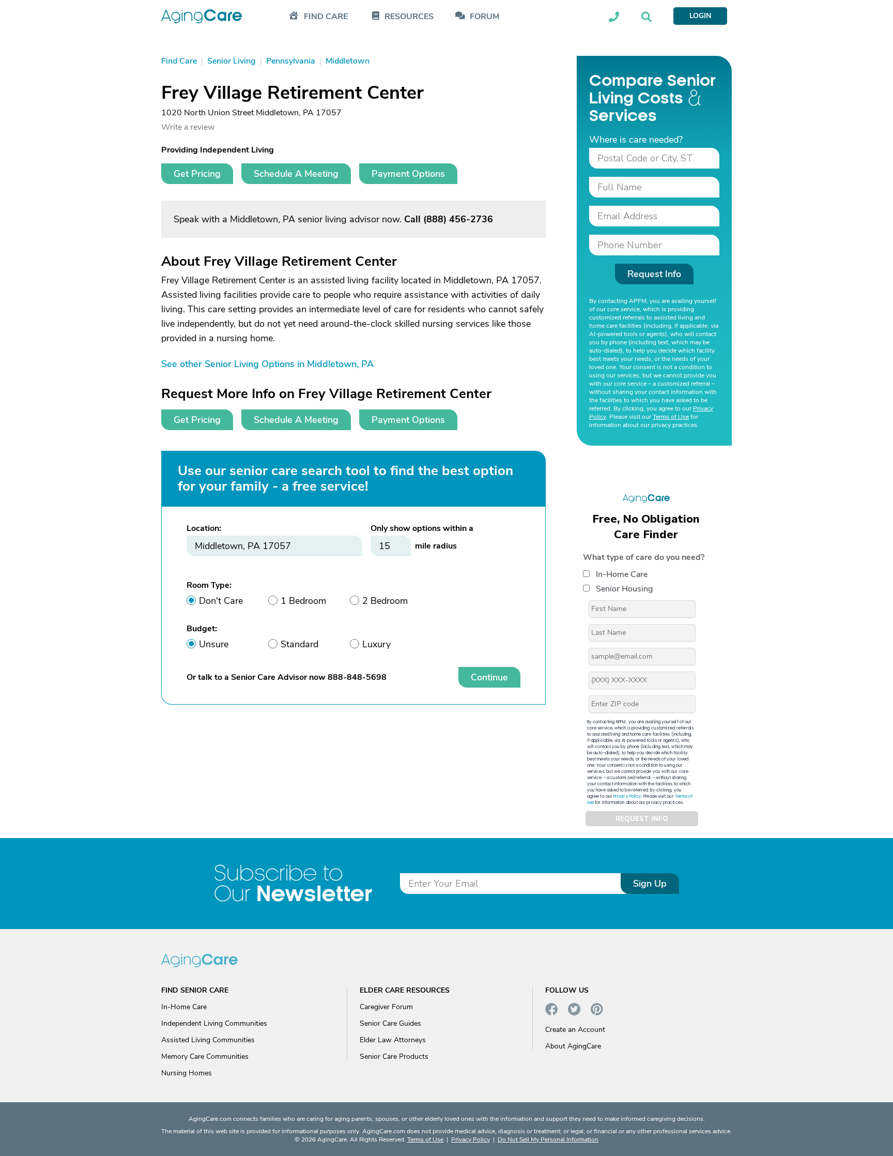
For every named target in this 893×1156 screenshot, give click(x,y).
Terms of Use (671, 417)
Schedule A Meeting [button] (296, 174)
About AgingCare (573, 1046)
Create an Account (575, 1030)
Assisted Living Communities (208, 1040)
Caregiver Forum (386, 1007)
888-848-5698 (357, 677)
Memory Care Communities (205, 1056)
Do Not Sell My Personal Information (548, 1139)
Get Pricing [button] (197, 174)
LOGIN (700, 16)
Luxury (376, 644)
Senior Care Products (394, 1056)
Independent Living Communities (214, 1023)
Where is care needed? (636, 139)
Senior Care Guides (390, 1023)
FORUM (484, 16)
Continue (489, 677)
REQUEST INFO (641, 819)
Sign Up (650, 883)
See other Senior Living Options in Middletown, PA (267, 364)
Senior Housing (624, 589)
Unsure (213, 644)
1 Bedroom (303, 601)
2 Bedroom (385, 601)
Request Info (654, 274)
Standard (299, 644)
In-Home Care (622, 574)
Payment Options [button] (408, 174)
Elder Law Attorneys (393, 1040)
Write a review (187, 127)
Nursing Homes (186, 1073)
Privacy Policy (627, 796)
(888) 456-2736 (458, 219)
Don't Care (221, 601)
